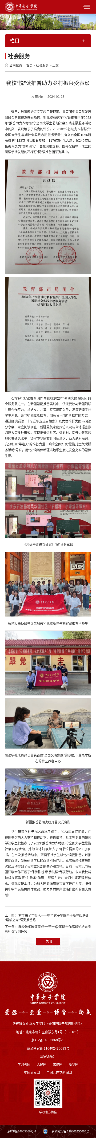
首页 (29, 65)
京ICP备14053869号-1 (21, 1131)
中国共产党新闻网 (59, 1073)
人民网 (41, 1065)
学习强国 (24, 1065)
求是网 (57, 1065)
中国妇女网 (32, 1073)
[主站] (21, 7)
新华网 (73, 1065)
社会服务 (42, 65)
